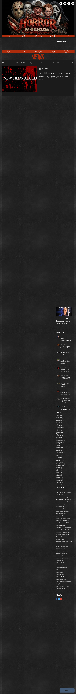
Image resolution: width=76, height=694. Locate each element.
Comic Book (58, 515)
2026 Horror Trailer (60, 492)
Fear (67, 546)
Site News (11, 63)
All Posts (4, 63)
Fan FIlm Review (65, 544)
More (64, 63)
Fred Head (58, 551)
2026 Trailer (68, 492)
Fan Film (58, 546)
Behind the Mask (60, 499)
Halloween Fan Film (60, 562)
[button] (72, 63)
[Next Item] (69, 312)
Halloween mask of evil (61, 579)
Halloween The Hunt (60, 576)
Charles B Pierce (59, 511)
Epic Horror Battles (60, 541)
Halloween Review (60, 574)
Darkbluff (67, 523)
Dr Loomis (58, 534)
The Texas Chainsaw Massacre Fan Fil (45, 63)
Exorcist (67, 541)
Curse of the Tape (60, 523)
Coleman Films (59, 513)
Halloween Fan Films (21, 63)
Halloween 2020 (65, 558)
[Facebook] (68, 3)
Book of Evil (65, 504)
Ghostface (64, 555)
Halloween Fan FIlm (60, 560)
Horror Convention (60, 591)
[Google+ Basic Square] (61, 599)
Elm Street (63, 537)
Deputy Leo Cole (59, 527)
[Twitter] (60, 3)
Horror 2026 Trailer (60, 588)
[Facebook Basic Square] (56, 599)
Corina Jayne (59, 518)
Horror (67, 586)
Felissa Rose (65, 548)
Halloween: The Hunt (61, 581)
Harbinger (68, 581)
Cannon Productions (60, 508)
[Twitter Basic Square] (59, 599)
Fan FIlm (58, 544)
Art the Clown (59, 497)
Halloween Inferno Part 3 (61, 570)
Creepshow (58, 520)
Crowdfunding (65, 520)
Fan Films (63, 546)
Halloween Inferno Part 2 (61, 567)
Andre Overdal (59, 494)
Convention (65, 515)
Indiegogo (31, 63)
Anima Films (66, 494)
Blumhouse (67, 501)
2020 (57, 490)
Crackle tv (69, 518)
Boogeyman (58, 504)
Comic (65, 513)
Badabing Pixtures (67, 497)
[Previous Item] (58, 312)
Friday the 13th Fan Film (61, 553)
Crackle (64, 518)
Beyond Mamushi (60, 501)
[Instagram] (64, 3)
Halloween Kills (59, 572)
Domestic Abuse (67, 532)
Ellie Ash (58, 537)
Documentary (59, 532)
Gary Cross (58, 555)
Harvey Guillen (59, 584)
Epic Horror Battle (60, 539)
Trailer (58, 63)
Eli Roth (67, 534)
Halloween (58, 558)
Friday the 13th (64, 551)
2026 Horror (62, 490)
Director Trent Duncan (66, 530)
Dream (63, 534)
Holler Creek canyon (60, 586)
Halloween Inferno (60, 565)
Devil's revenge (67, 527)
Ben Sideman (67, 499)
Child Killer (66, 511)
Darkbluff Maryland (60, 525)
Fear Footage (59, 548)
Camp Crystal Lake (60, 506)
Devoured (58, 530)
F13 (71, 541)
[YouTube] (72, 3)
